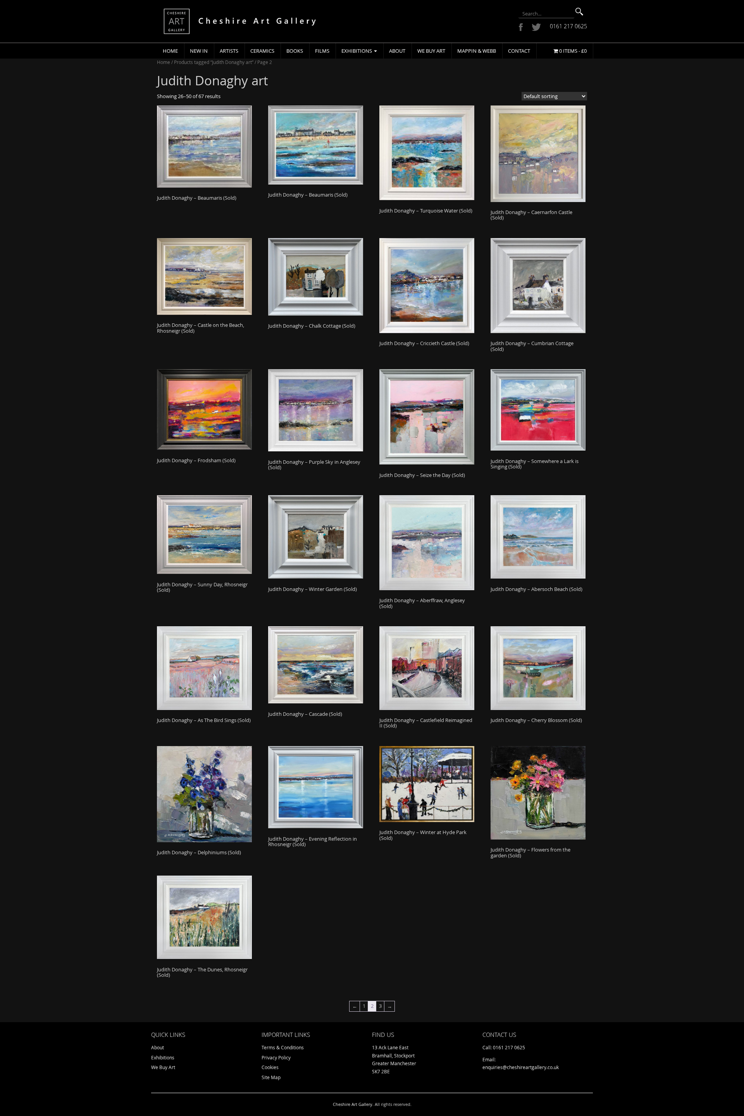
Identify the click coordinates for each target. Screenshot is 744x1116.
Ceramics (262, 50)
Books (294, 50)
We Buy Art (431, 50)
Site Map (271, 1077)
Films (322, 50)
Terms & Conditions (283, 1047)
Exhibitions (357, 50)
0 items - (572, 50)
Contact (519, 50)
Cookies (270, 1067)
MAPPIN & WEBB (476, 50)
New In (199, 50)
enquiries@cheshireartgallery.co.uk (520, 1067)
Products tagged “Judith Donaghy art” (213, 62)
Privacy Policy (276, 1057)
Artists (229, 50)
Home (170, 50)
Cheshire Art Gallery (352, 1104)
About (397, 50)
